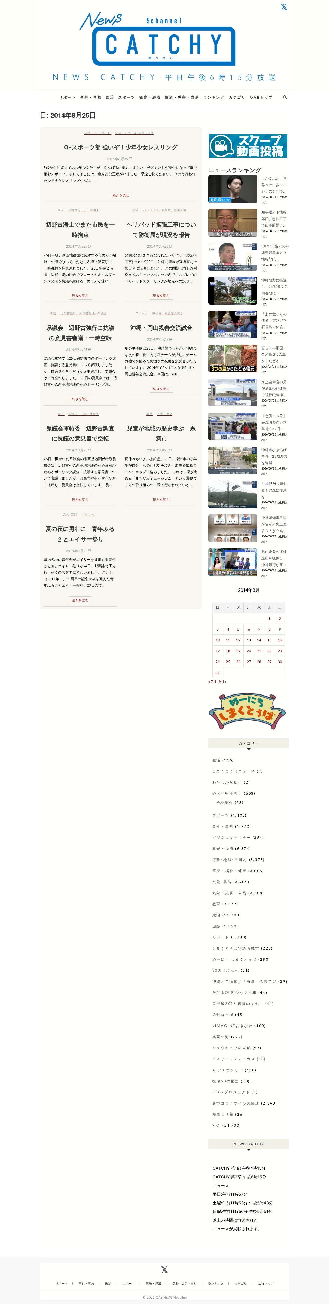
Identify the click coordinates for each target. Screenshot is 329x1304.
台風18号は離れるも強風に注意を (274, 490)
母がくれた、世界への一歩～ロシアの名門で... (274, 184)
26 (238, 661)
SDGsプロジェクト (231, 1092)
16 (280, 640)
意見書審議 (87, 313)
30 (280, 661)
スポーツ (126, 97)
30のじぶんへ (226, 970)
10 (218, 640)
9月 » (223, 681)
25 (228, 661)
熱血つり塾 (223, 1114)
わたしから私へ (227, 782)
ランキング (214, 97)
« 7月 (212, 681)
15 (269, 640)
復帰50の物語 (226, 1081)
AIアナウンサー (227, 1070)
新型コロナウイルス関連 (236, 1103)
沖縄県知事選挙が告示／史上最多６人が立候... (274, 524)
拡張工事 (180, 210)
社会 (216, 1125)
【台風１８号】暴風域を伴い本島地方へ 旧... (274, 422)
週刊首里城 (223, 1014)
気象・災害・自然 (182, 97)
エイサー (88, 514)
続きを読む (121, 195)
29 (269, 661)
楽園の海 (221, 1036)
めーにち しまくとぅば (234, 959)
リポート (67, 97)
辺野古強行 (68, 313)
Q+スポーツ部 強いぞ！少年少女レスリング (121, 147)
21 (259, 651)
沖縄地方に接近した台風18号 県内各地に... (274, 286)
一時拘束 (93, 210)
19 (238, 651)
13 (249, 640)
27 (249, 661)
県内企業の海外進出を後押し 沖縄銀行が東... (274, 558)
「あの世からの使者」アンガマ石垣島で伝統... (274, 320)
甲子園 (157, 313)
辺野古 (73, 413)
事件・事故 (91, 97)
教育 (149, 413)
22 (269, 651)
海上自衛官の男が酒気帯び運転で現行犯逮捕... (274, 388)
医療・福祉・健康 (229, 870)
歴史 (169, 413)
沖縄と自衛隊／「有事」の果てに (244, 981)
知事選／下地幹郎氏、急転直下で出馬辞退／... (274, 218)
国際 (216, 926)
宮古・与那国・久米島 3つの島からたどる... (274, 354)
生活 (216, 760)
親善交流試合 (174, 313)
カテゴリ (237, 97)
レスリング (123, 132)
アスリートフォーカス (233, 1059)
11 (228, 640)
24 (218, 661)
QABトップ (261, 97)
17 (218, 651)
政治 (110, 97)
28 (259, 661)
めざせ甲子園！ (227, 793)
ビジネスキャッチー (231, 837)
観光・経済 (150, 97)
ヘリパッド (151, 210)
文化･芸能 (70, 514)
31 (218, 673)
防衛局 (166, 210)
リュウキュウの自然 (231, 1048)
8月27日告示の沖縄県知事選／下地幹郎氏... (275, 252)
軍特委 (94, 413)
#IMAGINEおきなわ (232, 1025)
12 (238, 640)
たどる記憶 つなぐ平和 (234, 992)
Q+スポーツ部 (144, 132)
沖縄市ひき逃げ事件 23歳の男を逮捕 (274, 456)
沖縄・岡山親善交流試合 (161, 327)
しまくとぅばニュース (233, 771)
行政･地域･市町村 (230, 859)
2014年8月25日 (119, 159)
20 (249, 651)
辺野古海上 (76, 210)
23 (280, 651)
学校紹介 (224, 802)
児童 (160, 413)
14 (259, 640)
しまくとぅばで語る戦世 (236, 948)
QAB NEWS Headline (171, 1297)
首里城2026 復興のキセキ (238, 1003)
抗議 (84, 413)
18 (228, 651)
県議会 (102, 313)
